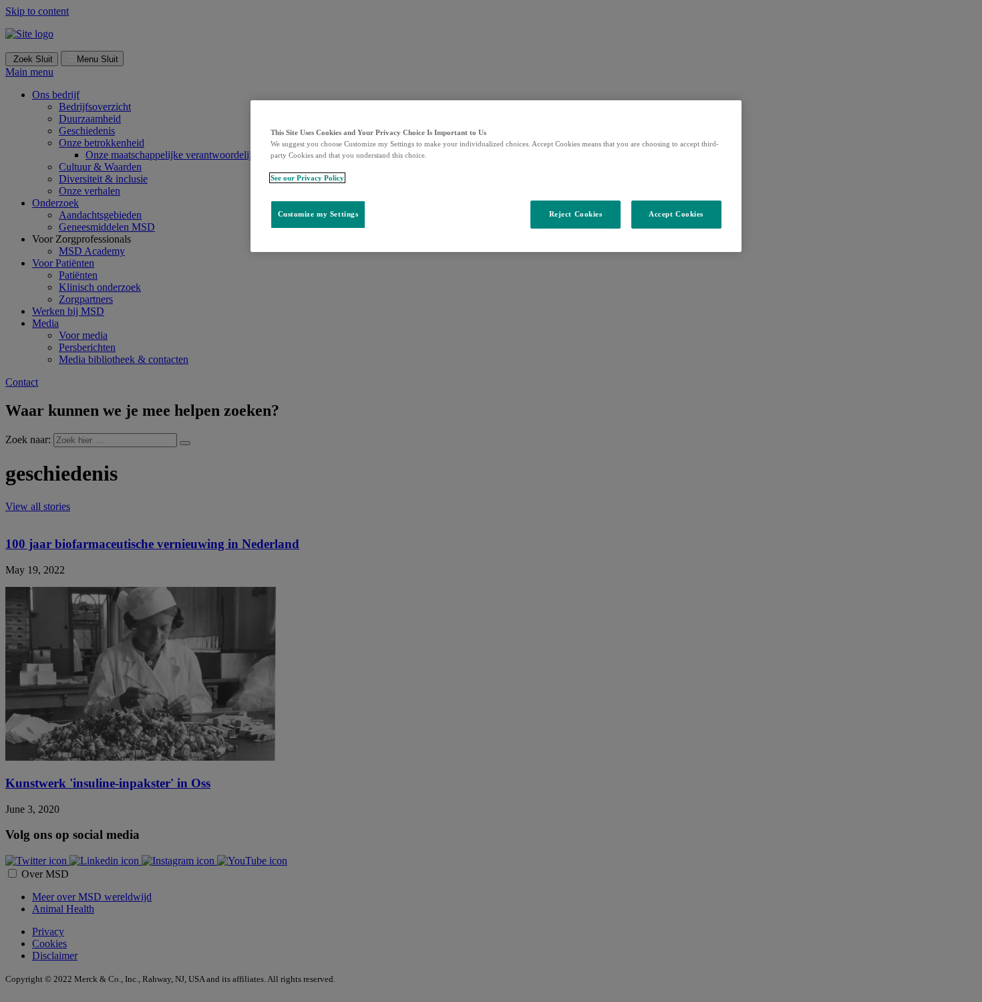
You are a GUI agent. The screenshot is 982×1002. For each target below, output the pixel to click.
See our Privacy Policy (307, 178)
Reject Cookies (576, 214)
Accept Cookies (676, 214)
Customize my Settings (318, 214)
